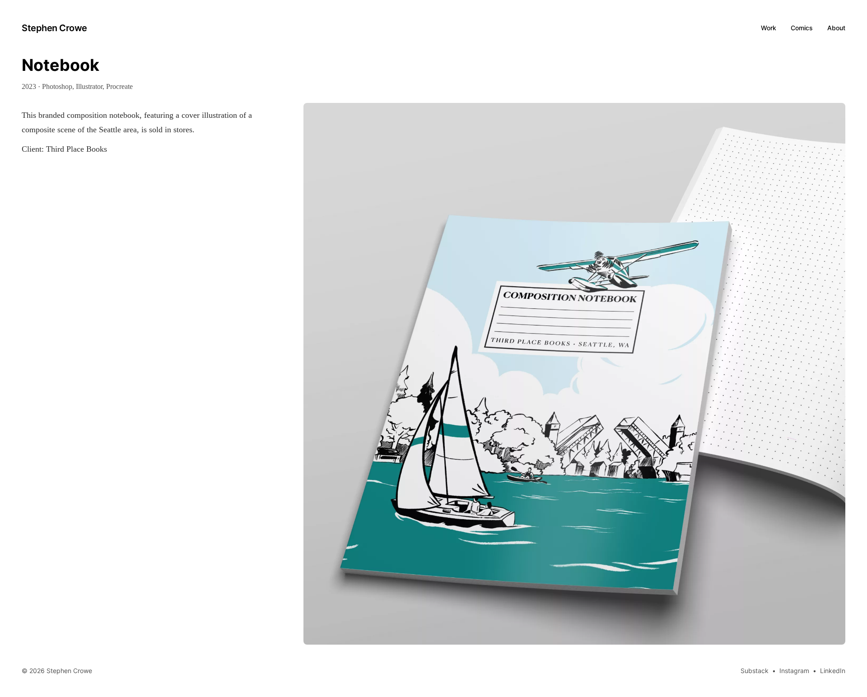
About (836, 28)
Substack (755, 670)
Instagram (794, 670)
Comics (802, 28)
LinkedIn (832, 670)
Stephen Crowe (54, 28)
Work (768, 28)
